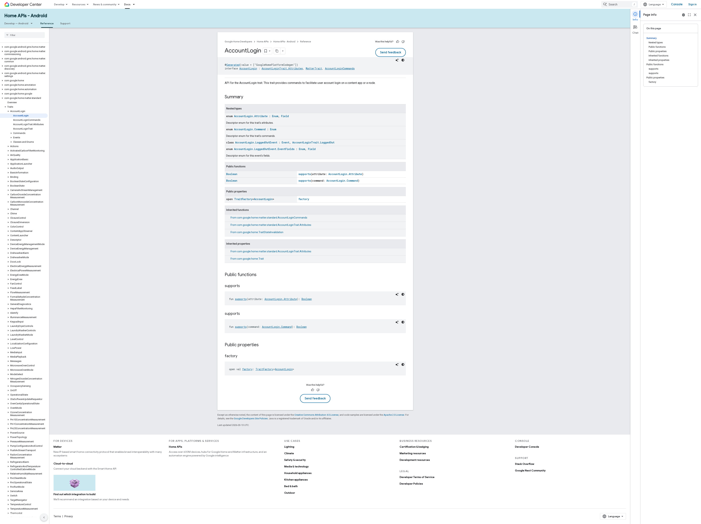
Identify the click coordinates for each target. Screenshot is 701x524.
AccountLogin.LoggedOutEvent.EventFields (264, 149)
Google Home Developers (238, 41)
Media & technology (296, 466)
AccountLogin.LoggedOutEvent (256, 142)
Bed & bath (291, 486)
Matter (57, 446)
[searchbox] (24, 35)
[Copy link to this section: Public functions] (260, 275)
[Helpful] (397, 41)
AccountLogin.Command (250, 129)
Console (677, 4)
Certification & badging (414, 446)
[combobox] (619, 4)
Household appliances (298, 473)
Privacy (68, 516)
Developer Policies (411, 483)
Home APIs (263, 41)
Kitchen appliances (296, 479)
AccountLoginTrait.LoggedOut (313, 142)
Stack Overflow (524, 464)
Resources (78, 4)
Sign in (692, 4)
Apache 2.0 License (394, 414)
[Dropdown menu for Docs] (135, 4)
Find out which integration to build (74, 494)
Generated (233, 65)
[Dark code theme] (403, 60)
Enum (275, 116)
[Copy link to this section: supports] (243, 286)
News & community (104, 4)
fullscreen (689, 15)
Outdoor (289, 492)
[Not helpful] (403, 41)
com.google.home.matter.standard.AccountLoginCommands (272, 217)
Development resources (415, 460)
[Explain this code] (397, 60)
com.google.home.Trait (250, 258)
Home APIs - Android (25, 15)
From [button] (269, 217)
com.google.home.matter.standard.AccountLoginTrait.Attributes (274, 224)
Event (285, 142)
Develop (59, 4)
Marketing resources (413, 453)
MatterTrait (314, 68)
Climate (289, 453)
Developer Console (527, 446)
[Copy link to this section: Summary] (246, 97)
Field (285, 116)
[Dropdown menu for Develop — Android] (32, 23)
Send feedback (390, 52)
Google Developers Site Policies (251, 418)
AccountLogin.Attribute (251, 116)
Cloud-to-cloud (63, 463)
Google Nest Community (530, 470)
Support (65, 23)
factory (303, 199)
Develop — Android (16, 23)
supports (304, 174)
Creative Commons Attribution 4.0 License (316, 414)
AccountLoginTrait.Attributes (282, 68)
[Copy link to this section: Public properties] (262, 345)
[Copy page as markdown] (277, 51)
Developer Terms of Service (417, 477)
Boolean (231, 174)
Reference (47, 23)
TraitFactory (243, 199)
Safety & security (295, 460)
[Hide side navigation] (44, 517)
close (695, 15)
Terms (57, 516)
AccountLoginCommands (340, 68)
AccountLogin (248, 68)
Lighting (289, 446)
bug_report (683, 15)
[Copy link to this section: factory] (241, 356)
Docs (127, 4)
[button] (24, 47)
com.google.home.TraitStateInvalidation (260, 232)
